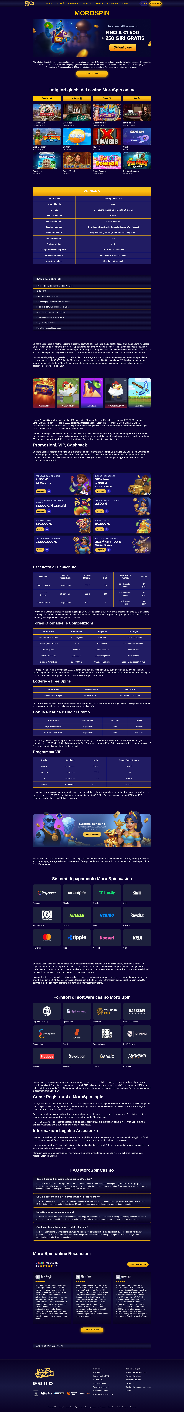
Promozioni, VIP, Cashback (48, 296)
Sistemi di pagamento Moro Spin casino (53, 302)
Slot (135, 98)
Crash (105, 98)
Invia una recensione (138, 1264)
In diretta (75, 98)
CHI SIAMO (41, 291)
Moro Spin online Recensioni (48, 328)
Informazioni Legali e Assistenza (50, 317)
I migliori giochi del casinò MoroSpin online (54, 286)
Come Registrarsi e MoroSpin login (51, 312)
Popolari (45, 98)
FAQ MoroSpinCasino (45, 323)
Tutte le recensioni (92, 1330)
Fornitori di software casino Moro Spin (52, 307)
